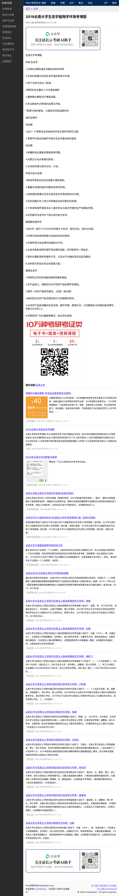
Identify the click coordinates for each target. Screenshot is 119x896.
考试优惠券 (31, 421)
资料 (114, 2)
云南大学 (40, 385)
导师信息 (30, 620)
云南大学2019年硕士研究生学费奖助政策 (47, 573)
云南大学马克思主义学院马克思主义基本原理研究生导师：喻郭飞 (59, 656)
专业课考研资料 (33, 509)
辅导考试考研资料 (33, 537)
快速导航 (7, 2)
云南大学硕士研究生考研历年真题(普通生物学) (50, 493)
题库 (44, 2)
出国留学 (7, 61)
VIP (105, 2)
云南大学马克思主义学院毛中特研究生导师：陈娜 (51, 712)
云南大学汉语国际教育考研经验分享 (44, 545)
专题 (62, 2)
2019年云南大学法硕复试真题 (41, 457)
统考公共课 (8, 14)
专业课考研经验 (33, 565)
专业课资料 (8, 43)
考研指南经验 (9, 26)
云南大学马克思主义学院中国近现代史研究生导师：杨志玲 (56, 767)
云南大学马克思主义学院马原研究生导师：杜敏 (50, 823)
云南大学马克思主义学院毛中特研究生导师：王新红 (52, 739)
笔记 (81, 2)
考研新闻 (7, 8)
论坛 (90, 2)
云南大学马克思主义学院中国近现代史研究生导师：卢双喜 (56, 684)
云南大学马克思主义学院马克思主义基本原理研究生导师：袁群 (58, 601)
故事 (53, 2)
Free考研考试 (32, 2)
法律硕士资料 (32, 485)
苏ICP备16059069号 (107, 889)
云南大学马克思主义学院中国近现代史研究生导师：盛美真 (56, 795)
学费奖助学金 (32, 593)
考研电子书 (8, 49)
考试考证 (7, 55)
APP (71, 2)
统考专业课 (8, 20)
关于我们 (95, 885)
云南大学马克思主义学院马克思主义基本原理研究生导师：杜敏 (58, 628)
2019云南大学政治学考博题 (40, 429)
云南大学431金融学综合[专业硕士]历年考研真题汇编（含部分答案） (61, 517)
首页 (28, 8)
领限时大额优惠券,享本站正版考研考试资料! (48, 393)
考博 (35, 8)
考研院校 (7, 32)
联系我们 (104, 885)
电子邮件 (113, 885)
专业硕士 (7, 37)
